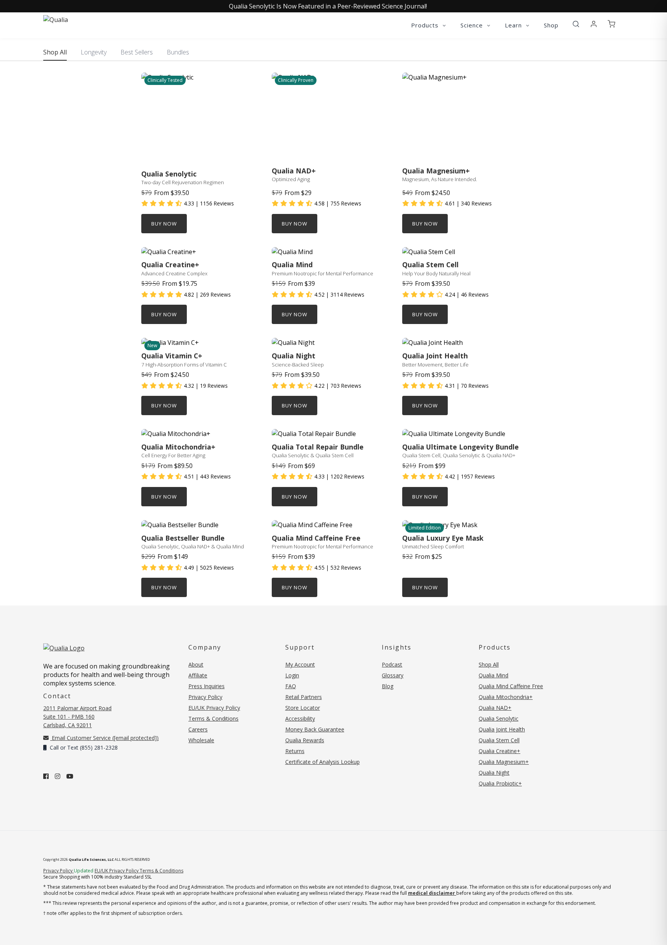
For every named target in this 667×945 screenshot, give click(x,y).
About (195, 664)
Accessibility (300, 718)
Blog (387, 686)
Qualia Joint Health (502, 729)
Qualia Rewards (304, 740)
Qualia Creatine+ (499, 751)
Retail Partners (303, 697)
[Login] (594, 24)
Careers (198, 729)
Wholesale (201, 740)
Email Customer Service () (104, 737)
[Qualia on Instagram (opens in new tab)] (57, 776)
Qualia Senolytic (498, 718)
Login (292, 675)
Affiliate (197, 675)
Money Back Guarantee (314, 729)
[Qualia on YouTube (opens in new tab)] (69, 776)
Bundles (178, 52)
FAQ (290, 686)
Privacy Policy (205, 697)
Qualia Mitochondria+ (506, 697)
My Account (300, 664)
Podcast (392, 664)
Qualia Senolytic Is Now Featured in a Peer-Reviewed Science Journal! (328, 6)
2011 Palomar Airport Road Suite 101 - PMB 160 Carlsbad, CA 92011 (77, 716)
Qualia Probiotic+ (500, 783)
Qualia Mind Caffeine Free (511, 686)
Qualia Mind (493, 675)
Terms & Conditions (213, 718)
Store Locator (302, 707)
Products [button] (425, 25)
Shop (551, 25)
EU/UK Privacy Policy (214, 707)
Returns (295, 751)
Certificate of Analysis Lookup (322, 761)
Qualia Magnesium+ (504, 761)
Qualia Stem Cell (499, 740)
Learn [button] (514, 25)
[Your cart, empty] (611, 24)
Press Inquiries (206, 686)
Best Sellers (136, 52)
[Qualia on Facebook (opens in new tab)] (46, 776)
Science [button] (472, 25)
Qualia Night (494, 772)
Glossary (392, 675)
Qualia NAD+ (495, 707)
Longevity (94, 52)
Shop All (55, 52)
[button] (576, 24)
